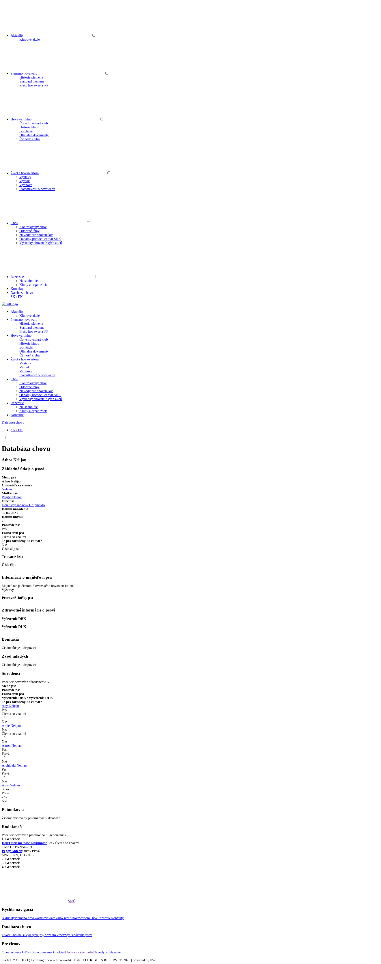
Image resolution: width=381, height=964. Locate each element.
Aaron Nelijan (12, 745)
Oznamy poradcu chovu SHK (40, 239)
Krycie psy (36, 935)
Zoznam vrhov (54, 935)
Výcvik (24, 181)
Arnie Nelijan (11, 726)
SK (13, 296)
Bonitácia (26, 131)
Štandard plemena (31, 81)
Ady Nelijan (10, 706)
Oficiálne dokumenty (34, 135)
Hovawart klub (21, 119)
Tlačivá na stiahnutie (79, 952)
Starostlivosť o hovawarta (37, 189)
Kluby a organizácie (33, 285)
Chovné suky (20, 935)
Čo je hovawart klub (33, 123)
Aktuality (17, 35)
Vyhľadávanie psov (78, 935)
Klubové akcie (29, 39)
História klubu (29, 127)
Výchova (25, 185)
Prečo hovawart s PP (33, 85)
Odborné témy (29, 231)
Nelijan (7, 489)
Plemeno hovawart (24, 73)
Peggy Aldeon (12, 497)
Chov (14, 223)
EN (20, 296)
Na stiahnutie (28, 281)
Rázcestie (17, 277)
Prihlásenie (113, 952)
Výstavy (25, 177)
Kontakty (17, 289)
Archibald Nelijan (14, 765)
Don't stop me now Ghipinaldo (23, 505)
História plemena (31, 77)
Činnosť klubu (29, 139)
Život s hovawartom (25, 173)
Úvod (6, 935)
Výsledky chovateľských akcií (40, 243)
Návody (99, 952)
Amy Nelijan (11, 785)
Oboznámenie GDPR (17, 952)
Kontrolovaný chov (33, 227)
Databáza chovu (22, 292)
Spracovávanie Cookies (48, 952)
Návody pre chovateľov (36, 235)
